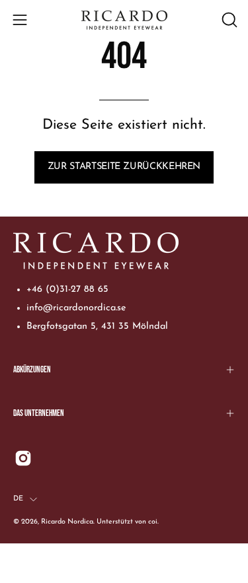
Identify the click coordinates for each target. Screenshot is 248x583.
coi (152, 522)
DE (18, 498)
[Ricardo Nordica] (124, 20)
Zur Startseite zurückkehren (124, 167)
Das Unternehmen (38, 413)
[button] (228, 20)
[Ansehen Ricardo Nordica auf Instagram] (23, 458)
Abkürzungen (32, 369)
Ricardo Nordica (67, 522)
